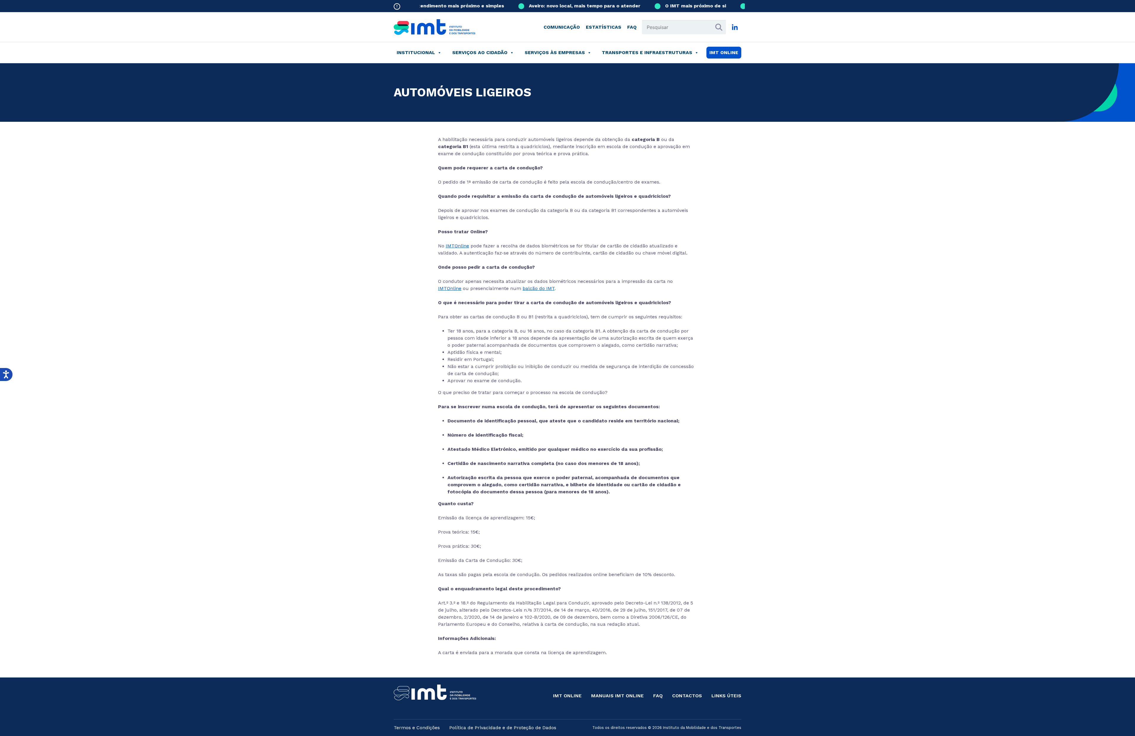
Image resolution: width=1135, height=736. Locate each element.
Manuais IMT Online (617, 695)
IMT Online (567, 695)
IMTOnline (457, 246)
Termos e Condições (417, 727)
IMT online (723, 52)
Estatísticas (603, 27)
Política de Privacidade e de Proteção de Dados (502, 727)
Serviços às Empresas (555, 52)
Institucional (416, 52)
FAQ (632, 27)
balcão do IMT (538, 288)
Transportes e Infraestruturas (647, 52)
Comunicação (562, 27)
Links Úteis (726, 695)
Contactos (687, 695)
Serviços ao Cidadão (479, 52)
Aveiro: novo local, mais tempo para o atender (568, 6)
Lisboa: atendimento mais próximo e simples (434, 6)
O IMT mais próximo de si (679, 6)
